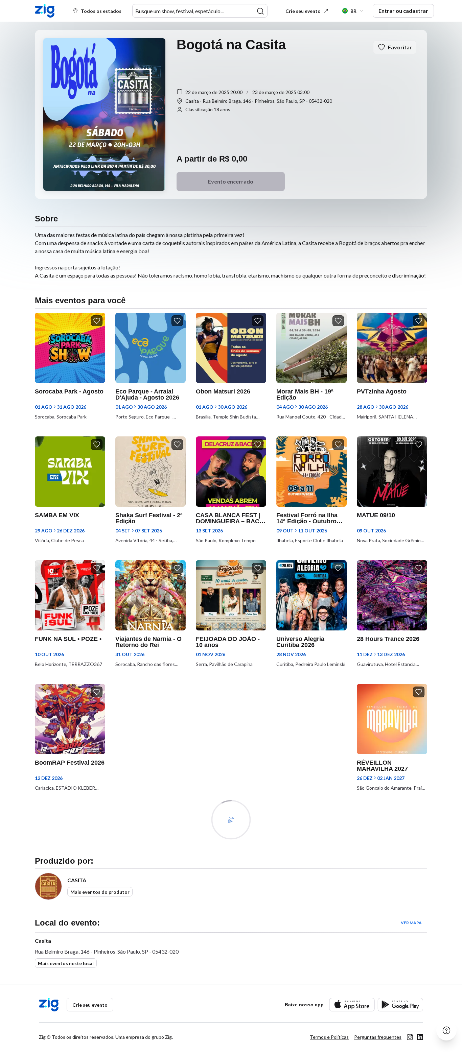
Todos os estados (101, 11)
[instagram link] (410, 1037)
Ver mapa (411, 922)
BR (353, 11)
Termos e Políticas (329, 1037)
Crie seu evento (303, 11)
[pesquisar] (260, 11)
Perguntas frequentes (377, 1037)
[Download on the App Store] (352, 1004)
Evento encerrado (230, 181)
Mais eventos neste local (66, 963)
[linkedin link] (420, 1037)
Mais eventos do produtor (100, 892)
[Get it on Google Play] (400, 1004)
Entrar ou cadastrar (403, 10)
